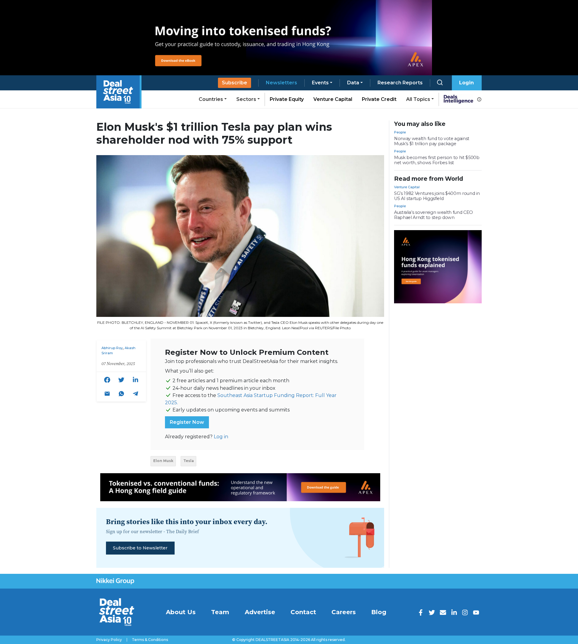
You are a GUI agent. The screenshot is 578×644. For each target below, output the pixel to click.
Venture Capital (332, 99)
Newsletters (281, 83)
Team (220, 612)
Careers (343, 612)
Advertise (260, 612)
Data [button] (353, 83)
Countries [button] (211, 99)
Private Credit (379, 99)
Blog (378, 612)
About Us (181, 612)
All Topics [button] (418, 99)
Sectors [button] (246, 99)
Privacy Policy (109, 640)
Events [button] (320, 83)
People (400, 132)
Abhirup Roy (112, 348)
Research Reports (400, 83)
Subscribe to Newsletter (140, 548)
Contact (303, 612)
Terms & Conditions (150, 640)
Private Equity (287, 99)
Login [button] (466, 83)
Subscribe (234, 83)
